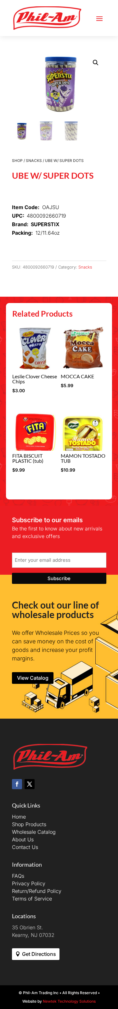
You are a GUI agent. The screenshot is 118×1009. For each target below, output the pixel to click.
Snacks (34, 160)
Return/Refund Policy (36, 891)
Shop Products (29, 824)
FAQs (18, 876)
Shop (17, 160)
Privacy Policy (28, 883)
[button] (95, 62)
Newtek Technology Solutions (69, 1001)
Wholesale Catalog (34, 832)
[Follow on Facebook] (17, 784)
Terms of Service (32, 898)
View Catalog (32, 678)
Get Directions (39, 954)
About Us (23, 839)
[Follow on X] (30, 784)
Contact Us (25, 847)
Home (19, 817)
